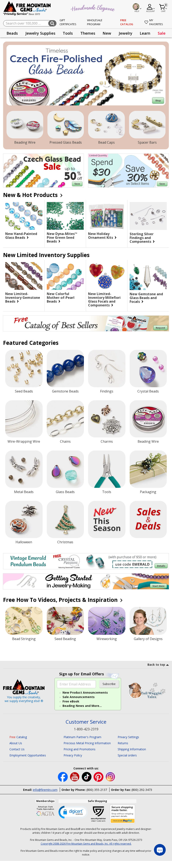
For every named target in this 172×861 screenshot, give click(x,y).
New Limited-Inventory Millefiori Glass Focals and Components (104, 299)
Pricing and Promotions (79, 749)
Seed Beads (24, 391)
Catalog (18, 737)
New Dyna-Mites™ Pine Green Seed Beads (62, 237)
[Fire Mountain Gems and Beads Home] (27, 8)
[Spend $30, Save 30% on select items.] (128, 170)
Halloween (24, 542)
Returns (123, 743)
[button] (73, 812)
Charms (107, 441)
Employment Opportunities (27, 755)
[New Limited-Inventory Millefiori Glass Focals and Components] (106, 276)
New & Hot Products (31, 195)
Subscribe (109, 684)
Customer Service (86, 722)
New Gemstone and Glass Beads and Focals (146, 297)
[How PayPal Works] (122, 814)
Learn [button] (145, 33)
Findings (106, 391)
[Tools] (106, 469)
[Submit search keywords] (52, 23)
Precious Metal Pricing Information (87, 743)
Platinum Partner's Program (82, 737)
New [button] (107, 33)
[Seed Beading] (65, 621)
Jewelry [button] (125, 33)
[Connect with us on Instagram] (110, 776)
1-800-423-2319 (86, 729)
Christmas (65, 542)
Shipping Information (132, 749)
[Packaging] (148, 469)
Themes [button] (87, 33)
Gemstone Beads (65, 391)
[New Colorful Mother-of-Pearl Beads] (65, 276)
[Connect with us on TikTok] (87, 776)
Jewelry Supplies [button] (40, 33)
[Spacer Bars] (147, 124)
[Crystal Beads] (148, 368)
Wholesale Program (94, 22)
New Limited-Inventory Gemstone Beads (22, 297)
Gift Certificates (68, 22)
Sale (161, 33)
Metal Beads (24, 492)
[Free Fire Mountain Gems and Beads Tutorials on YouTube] (75, 776)
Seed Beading (65, 639)
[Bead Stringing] (24, 621)
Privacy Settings (128, 737)
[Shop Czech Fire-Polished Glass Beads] (86, 75)
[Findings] (106, 368)
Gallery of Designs (148, 639)
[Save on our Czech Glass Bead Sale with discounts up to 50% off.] (43, 170)
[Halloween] (24, 519)
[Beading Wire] (25, 124)
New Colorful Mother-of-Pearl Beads (60, 297)
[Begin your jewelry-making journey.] (86, 581)
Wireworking (106, 639)
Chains (65, 441)
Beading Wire (24, 142)
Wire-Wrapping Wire (24, 441)
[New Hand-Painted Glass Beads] (23, 216)
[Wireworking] (106, 621)
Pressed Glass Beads (66, 142)
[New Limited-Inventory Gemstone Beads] (23, 276)
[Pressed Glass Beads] (65, 124)
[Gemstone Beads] (65, 368)
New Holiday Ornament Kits (101, 235)
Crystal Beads (148, 391)
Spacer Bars (147, 142)
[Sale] (148, 519)
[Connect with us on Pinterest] (99, 776)
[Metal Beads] (24, 469)
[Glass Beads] (65, 469)
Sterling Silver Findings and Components (142, 237)
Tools (106, 492)
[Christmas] (65, 519)
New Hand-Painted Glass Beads (21, 235)
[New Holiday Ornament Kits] (106, 216)
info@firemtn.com (45, 790)
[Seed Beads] (24, 368)
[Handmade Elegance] (93, 7)
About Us (15, 743)
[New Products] (106, 519)
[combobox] (29, 23)
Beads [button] (12, 33)
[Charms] (106, 419)
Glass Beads (65, 492)
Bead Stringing (24, 639)
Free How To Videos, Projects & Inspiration (61, 600)
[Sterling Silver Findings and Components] (148, 216)
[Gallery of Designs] (148, 621)
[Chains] (65, 419)
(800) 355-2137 (96, 790)
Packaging (148, 492)
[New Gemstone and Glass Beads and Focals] (148, 276)
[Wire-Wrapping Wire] (24, 419)
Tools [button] (68, 33)
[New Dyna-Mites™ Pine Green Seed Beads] (65, 216)
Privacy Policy (73, 755)
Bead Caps (106, 142)
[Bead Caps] (106, 124)
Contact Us (17, 749)
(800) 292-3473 (142, 790)
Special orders (127, 755)
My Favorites (156, 22)
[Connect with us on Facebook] (63, 776)
